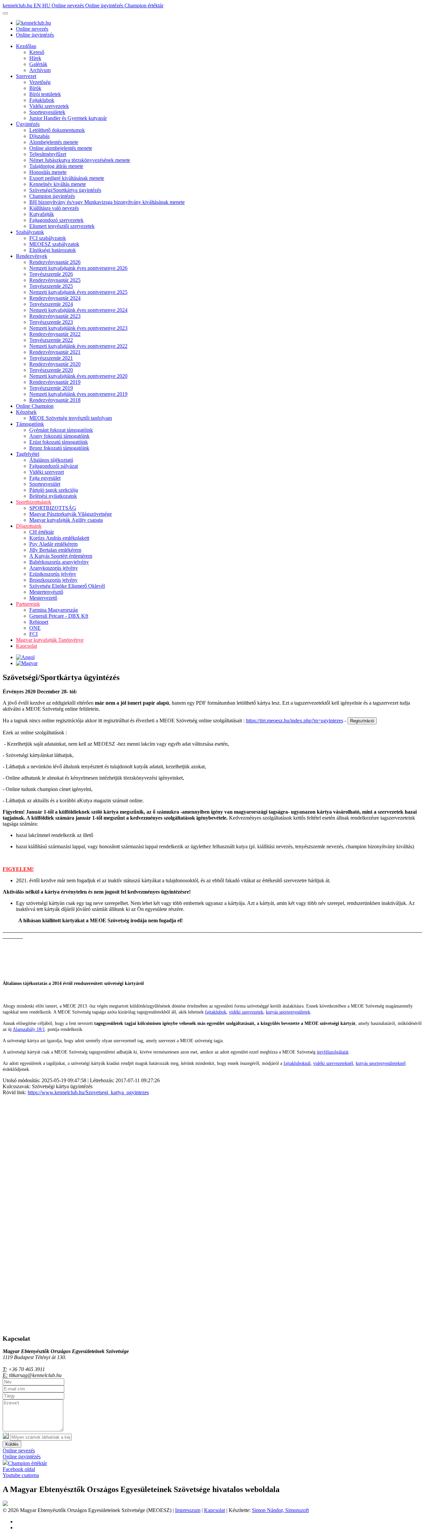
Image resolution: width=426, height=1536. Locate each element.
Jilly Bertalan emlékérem (55, 550)
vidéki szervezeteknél (333, 1063)
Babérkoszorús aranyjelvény (59, 562)
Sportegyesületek (47, 112)
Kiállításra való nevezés (54, 208)
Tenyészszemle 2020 (51, 370)
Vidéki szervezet (46, 472)
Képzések (26, 412)
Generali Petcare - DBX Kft (58, 616)
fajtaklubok (215, 1012)
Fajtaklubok (41, 100)
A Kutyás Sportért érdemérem (60, 556)
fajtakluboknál (297, 1063)
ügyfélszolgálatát (332, 1052)
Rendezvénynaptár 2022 (55, 334)
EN (38, 5)
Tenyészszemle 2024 (51, 304)
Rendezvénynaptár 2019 (55, 382)
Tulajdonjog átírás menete (56, 166)
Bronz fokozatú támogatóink (59, 448)
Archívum (40, 70)
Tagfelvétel (27, 454)
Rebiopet (38, 622)
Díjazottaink (29, 526)
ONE (35, 628)
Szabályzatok (30, 232)
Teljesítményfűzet (47, 154)
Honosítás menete (48, 172)
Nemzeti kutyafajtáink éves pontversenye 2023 (78, 328)
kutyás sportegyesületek (288, 1012)
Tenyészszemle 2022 (51, 340)
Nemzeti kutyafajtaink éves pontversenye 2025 (78, 292)
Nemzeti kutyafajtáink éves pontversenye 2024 (78, 310)
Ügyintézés (28, 124)
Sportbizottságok (33, 502)
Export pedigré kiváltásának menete (66, 178)
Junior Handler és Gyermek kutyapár (68, 118)
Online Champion (35, 406)
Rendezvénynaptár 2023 (55, 316)
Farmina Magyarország (53, 610)
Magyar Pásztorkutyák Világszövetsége (70, 514)
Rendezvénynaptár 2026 (55, 262)
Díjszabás (39, 136)
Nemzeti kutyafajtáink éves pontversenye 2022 (78, 346)
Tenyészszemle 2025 (51, 286)
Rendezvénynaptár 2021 (55, 352)
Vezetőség (40, 82)
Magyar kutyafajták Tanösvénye (50, 640)
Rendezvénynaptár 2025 (55, 280)
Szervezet (26, 76)
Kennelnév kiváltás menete (57, 184)
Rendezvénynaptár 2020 (55, 364)
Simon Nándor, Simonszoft (280, 1510)
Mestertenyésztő (46, 592)
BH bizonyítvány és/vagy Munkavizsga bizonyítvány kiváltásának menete (107, 202)
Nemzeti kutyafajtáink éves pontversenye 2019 (78, 394)
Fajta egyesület (45, 478)
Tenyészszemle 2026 (51, 274)
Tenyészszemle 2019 (51, 388)
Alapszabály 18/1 (29, 1029)
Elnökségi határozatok (52, 250)
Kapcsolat (26, 646)
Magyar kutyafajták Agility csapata (66, 520)
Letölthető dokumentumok (57, 130)
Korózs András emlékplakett (59, 538)
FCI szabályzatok (47, 238)
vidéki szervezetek (246, 1012)
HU (47, 5)
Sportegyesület (44, 484)
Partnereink (28, 604)
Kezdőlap (26, 46)
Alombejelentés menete (53, 142)
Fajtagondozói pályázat (53, 466)
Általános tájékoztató (51, 460)
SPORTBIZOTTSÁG (52, 508)
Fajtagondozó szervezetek (56, 220)
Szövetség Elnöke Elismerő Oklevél (67, 586)
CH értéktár (41, 532)
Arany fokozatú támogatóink (59, 436)
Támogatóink (30, 424)
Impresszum (187, 1510)
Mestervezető (43, 598)
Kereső (36, 52)
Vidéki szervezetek (49, 106)
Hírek (35, 58)
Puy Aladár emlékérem (53, 544)
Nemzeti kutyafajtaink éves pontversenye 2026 (78, 268)
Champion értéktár (143, 5)
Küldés (12, 1444)
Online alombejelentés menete (60, 148)
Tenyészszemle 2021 (51, 358)
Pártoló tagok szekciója (53, 490)
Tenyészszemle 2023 (51, 322)
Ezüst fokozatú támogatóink (58, 442)
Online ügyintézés (104, 5)
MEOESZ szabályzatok (54, 244)
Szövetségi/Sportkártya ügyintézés (65, 190)
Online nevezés (68, 5)
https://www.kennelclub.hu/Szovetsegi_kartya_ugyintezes (88, 1092)
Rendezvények (31, 256)
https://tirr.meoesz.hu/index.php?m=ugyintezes (294, 720)
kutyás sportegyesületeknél (381, 1063)
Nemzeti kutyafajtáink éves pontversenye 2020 (78, 376)
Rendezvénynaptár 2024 (55, 298)
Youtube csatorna (21, 1475)
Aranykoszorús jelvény (53, 568)
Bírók (35, 88)
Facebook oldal (19, 1469)
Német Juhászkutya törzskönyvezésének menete (79, 160)
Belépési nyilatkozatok (53, 496)
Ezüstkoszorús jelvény (52, 574)
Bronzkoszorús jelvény (53, 580)
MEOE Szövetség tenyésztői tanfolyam (70, 418)
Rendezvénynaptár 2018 (55, 400)
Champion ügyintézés (52, 196)
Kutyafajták (41, 214)
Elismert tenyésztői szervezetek (62, 226)
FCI (33, 634)
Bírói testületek (45, 94)
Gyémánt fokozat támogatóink (61, 430)
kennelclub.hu (18, 5)
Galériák (38, 64)
